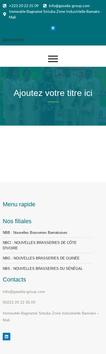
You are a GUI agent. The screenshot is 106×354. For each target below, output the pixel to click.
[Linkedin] (53, 28)
